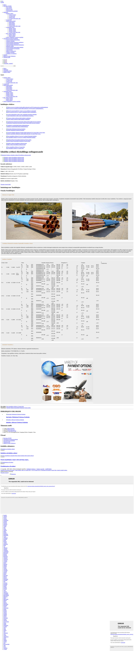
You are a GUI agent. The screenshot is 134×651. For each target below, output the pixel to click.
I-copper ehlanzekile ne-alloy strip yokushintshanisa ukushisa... (20, 115)
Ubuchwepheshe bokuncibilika (13, 39)
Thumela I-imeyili (4, 472)
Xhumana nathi (6, 57)
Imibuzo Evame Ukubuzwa (9, 56)
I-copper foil (9, 19)
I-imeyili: (5, 429)
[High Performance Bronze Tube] (15, 419)
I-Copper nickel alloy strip (14, 18)
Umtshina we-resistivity (11, 53)
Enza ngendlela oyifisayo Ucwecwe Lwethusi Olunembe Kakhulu (20, 137)
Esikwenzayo (9, 8)
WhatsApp (13, 474)
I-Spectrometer (9, 49)
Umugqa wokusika (10, 41)
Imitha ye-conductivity (11, 51)
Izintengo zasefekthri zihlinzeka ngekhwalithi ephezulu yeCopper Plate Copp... (23, 133)
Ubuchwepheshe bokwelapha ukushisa (14, 47)
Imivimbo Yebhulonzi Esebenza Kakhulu (15, 130)
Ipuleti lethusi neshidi (10, 21)
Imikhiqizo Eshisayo (31, 469)
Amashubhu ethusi (10, 27)
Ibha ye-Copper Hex (26, 470)
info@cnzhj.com (11, 429)
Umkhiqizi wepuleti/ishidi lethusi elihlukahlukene (17, 126)
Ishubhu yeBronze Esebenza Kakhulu (17, 422)
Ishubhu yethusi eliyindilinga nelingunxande (16, 144)
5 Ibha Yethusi (18, 470)
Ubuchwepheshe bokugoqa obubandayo (15, 44)
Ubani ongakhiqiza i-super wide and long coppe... (15, 459)
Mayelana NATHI (7, 6)
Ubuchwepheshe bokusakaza (12, 43)
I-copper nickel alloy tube (14, 32)
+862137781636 (10, 428)
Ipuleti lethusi (12, 23)
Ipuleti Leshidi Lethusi (62, 470)
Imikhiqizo (5, 12)
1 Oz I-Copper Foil (35, 470)
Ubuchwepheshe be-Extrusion (12, 48)
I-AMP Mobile (48, 469)
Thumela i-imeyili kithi (6, 184)
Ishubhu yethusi (12, 31)
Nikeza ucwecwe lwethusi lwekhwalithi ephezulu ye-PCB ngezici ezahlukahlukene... (25, 108)
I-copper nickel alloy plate (14, 26)
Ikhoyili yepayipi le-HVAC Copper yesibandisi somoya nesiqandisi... (21, 112)
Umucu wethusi (12, 14)
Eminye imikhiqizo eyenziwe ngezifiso (14, 37)
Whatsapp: (5, 431)
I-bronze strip (12, 17)
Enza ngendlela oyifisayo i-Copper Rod (15, 148)
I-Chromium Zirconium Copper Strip (48, 470)
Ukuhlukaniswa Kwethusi (8, 466)
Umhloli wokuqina (10, 52)
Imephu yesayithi (40, 469)
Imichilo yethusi (9, 13)
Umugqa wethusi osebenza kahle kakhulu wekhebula (18, 119)
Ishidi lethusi (12, 22)
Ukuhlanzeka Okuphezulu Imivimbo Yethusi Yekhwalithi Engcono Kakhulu (23, 123)
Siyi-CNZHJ (9, 7)
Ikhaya (4, 4)
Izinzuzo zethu (9, 9)
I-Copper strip (12, 16)
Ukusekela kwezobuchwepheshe (10, 38)
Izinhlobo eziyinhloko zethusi (9, 453)
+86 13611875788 (12, 431)
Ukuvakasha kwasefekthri (12, 11)
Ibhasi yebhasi (12, 36)
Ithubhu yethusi (12, 28)
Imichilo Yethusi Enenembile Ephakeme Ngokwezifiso (18, 141)
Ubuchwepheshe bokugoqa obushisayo (14, 42)
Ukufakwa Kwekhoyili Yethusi (7, 470)
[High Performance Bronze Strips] (15, 414)
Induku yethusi (12, 34)
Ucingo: (5, 428)
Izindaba (5, 54)
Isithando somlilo (10, 46)
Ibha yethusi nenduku (11, 33)
